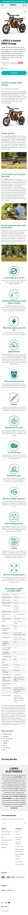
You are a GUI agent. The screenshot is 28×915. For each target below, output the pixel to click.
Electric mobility (5, 831)
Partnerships (18, 861)
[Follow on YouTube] (9, 902)
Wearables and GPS (6, 840)
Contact (17, 834)
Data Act (17, 858)
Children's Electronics (4, 843)
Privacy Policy (19, 846)
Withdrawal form (19, 864)
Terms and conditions (18, 843)
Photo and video (5, 834)
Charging (3, 847)
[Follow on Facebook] (2, 902)
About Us (17, 831)
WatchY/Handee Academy (19, 855)
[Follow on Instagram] (6, 902)
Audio (2, 837)
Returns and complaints (18, 838)
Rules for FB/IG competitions (19, 850)
